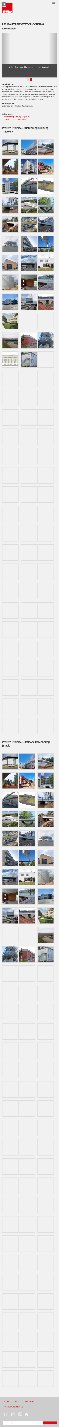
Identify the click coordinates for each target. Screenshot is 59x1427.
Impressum (29, 1401)
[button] (6, 48)
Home (6, 1401)
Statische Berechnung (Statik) (16, 119)
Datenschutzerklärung (13, 1407)
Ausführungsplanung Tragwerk (16, 116)
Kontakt (17, 1401)
